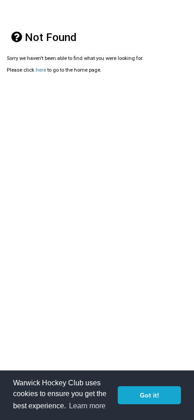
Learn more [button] (87, 406)
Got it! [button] (149, 395)
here (41, 70)
